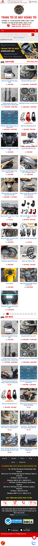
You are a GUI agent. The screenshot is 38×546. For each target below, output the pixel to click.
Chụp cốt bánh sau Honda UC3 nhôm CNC (9, 239)
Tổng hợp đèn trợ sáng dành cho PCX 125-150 (9, 194)
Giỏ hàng (34, 1)
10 (31, 314)
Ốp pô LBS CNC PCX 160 (28, 148)
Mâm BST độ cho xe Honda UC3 (28, 103)
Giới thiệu (13, 458)
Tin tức (30, 458)
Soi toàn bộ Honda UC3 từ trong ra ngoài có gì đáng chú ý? (9, 382)
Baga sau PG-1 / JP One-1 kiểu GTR (9, 216)
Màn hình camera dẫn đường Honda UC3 (28, 284)
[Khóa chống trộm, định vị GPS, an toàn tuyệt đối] (32, 61)
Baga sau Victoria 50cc (28, 261)
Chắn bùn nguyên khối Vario (10, 261)
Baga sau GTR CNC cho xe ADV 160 (9, 149)
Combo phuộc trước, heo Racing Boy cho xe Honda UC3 (9, 104)
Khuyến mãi (22, 462)
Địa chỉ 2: (6, 482)
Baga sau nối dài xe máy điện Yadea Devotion (28, 194)
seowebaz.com (11, 534)
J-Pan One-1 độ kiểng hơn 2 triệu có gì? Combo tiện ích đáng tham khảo (28, 427)
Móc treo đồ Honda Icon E (28, 126)
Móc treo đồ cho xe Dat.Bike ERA (28, 216)
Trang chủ (4, 458)
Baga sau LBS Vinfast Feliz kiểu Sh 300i (9, 171)
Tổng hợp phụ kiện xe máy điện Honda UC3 (28, 449)
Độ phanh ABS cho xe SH (28, 81)
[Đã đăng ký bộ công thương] (14, 521)
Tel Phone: (14, 478)
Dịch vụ (22, 458)
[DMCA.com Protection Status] (28, 521)
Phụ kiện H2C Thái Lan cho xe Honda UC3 (9, 126)
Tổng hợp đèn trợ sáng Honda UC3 (9, 306)
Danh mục (2, 2)
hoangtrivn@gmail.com (21, 515)
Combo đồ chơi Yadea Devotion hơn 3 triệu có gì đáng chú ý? (9, 426)
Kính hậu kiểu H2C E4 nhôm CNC (9, 81)
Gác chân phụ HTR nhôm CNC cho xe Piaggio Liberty (28, 171)
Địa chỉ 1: (5, 469)
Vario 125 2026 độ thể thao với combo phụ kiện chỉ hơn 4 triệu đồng (9, 450)
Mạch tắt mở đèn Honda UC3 (28, 238)
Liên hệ (13, 462)
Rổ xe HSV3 (9, 283)
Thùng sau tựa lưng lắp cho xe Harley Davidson (28, 404)
